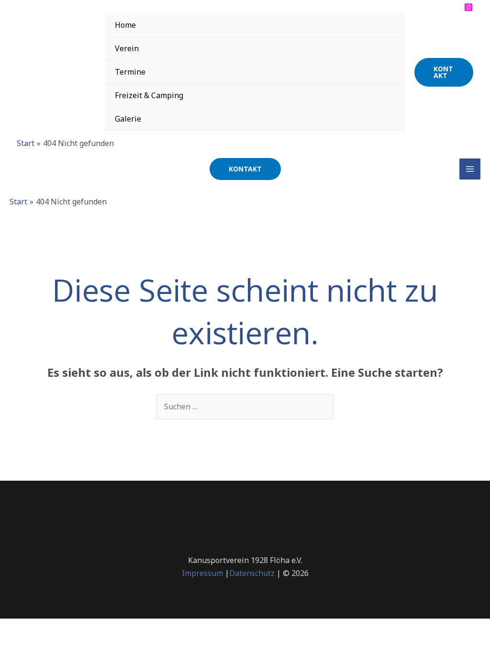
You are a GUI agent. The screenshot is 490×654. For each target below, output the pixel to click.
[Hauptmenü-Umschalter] (469, 169)
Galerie (128, 118)
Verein (127, 48)
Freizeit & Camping (149, 95)
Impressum (202, 573)
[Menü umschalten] (385, 24)
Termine (130, 72)
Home (125, 25)
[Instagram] (468, 7)
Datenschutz (252, 573)
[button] (443, 72)
